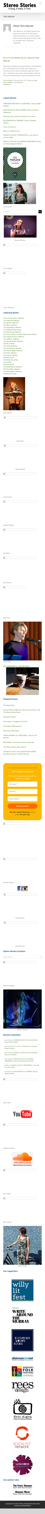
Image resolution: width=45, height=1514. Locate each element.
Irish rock (30, 80)
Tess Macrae (9, 80)
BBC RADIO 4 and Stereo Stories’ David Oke (18, 742)
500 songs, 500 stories (11, 731)
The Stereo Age (8, 705)
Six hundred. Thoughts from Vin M (15, 721)
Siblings (10, 82)
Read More (6, 84)
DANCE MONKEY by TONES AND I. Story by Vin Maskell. (20, 736)
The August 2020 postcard (12, 726)
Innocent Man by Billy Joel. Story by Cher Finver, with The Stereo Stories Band (21, 711)
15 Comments (18, 82)
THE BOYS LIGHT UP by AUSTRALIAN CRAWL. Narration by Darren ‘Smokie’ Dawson (20, 753)
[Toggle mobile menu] (40, 3)
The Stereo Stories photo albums (14, 747)
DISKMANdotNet (26, 1505)
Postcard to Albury (9, 717)
